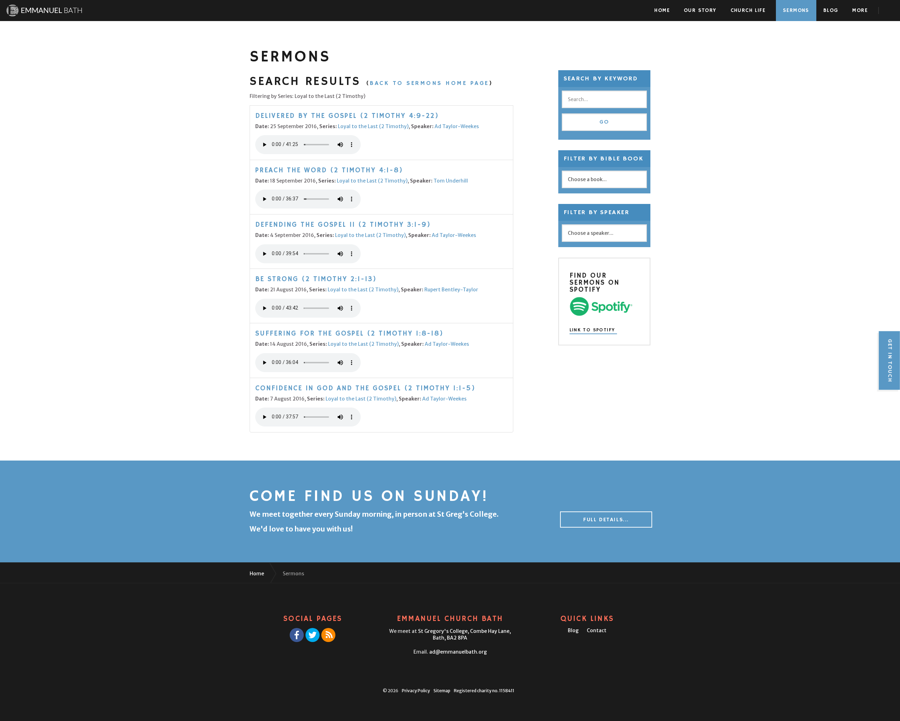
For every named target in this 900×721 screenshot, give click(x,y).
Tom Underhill (450, 181)
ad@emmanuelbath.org (458, 652)
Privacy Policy (416, 690)
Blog (830, 10)
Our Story (700, 10)
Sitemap (441, 690)
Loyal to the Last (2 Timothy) (373, 126)
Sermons (796, 10)
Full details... (606, 519)
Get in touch (889, 360)
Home (662, 10)
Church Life (748, 10)
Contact (596, 630)
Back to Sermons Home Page (429, 83)
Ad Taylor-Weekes (457, 126)
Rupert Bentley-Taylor (451, 289)
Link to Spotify (592, 330)
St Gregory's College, (464, 634)
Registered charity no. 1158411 (484, 690)
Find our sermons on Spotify (594, 282)
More (860, 10)
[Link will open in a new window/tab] (297, 635)
